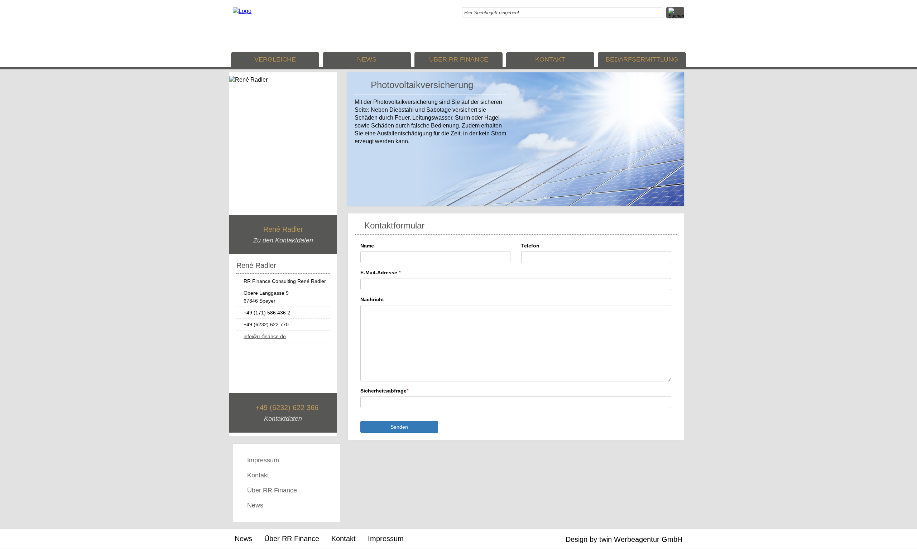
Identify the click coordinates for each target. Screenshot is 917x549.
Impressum (263, 460)
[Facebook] (650, 35)
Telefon (530, 246)
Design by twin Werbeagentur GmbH (624, 539)
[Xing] (678, 35)
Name (367, 246)
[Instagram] (664, 35)
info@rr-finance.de (265, 336)
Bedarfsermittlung (642, 59)
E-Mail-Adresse (380, 272)
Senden (399, 427)
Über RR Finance (458, 59)
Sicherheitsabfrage (384, 391)
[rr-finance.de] (242, 11)
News (366, 59)
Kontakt (550, 59)
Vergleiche (275, 59)
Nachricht (372, 299)
